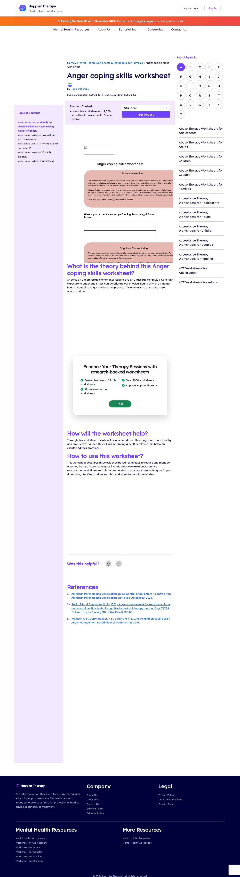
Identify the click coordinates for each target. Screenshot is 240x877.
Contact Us (179, 29)
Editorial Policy (95, 813)
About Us (104, 29)
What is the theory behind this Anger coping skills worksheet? (36, 126)
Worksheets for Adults (28, 847)
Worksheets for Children (29, 861)
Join (120, 404)
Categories (155, 29)
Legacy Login (190, 8)
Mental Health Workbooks (137, 842)
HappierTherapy (80, 88)
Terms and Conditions (170, 799)
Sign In (212, 8)
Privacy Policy (166, 795)
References (47, 160)
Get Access (146, 114)
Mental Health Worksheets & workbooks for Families (110, 62)
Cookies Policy (166, 804)
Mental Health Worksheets (30, 838)
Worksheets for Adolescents (31, 842)
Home (71, 62)
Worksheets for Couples (29, 851)
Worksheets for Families (29, 856)
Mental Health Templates (136, 838)
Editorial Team (129, 29)
